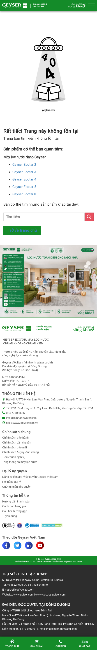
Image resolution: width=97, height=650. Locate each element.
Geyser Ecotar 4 (24, 179)
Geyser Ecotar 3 (24, 172)
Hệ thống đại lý (11, 481)
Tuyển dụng (9, 516)
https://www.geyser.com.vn (22, 422)
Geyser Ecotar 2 (24, 165)
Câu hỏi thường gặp (14, 511)
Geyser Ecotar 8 (24, 194)
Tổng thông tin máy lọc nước (19, 462)
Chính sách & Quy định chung (20, 452)
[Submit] (89, 217)
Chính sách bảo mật (14, 447)
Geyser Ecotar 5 (24, 187)
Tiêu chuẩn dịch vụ (13, 457)
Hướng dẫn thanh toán (16, 501)
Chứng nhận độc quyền (16, 486)
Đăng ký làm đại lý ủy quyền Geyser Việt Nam (30, 476)
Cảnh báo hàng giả (14, 506)
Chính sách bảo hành (15, 437)
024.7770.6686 (15, 413)
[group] (48, 281)
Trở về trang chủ (22, 230)
